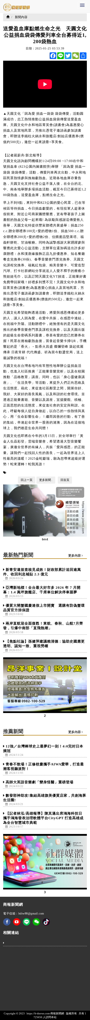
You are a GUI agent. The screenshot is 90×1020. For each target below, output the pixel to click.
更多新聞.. (46, 480)
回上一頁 (26, 480)
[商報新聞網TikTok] (46, 921)
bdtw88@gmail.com (31, 913)
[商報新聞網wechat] (36, 924)
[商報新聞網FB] (6, 924)
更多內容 (75, 555)
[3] (45, 862)
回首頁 (64, 480)
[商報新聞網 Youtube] (16, 924)
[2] (45, 685)
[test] (45, 510)
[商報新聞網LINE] (26, 921)
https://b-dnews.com (38, 1013)
